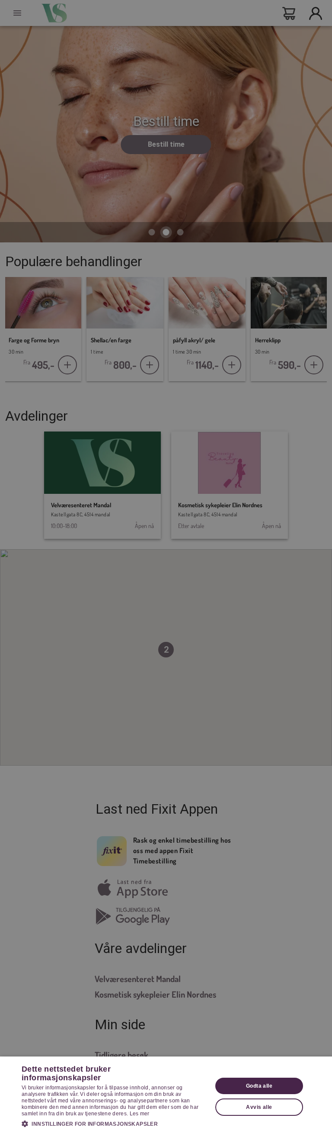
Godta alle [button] (259, 1086)
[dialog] (166, 1096)
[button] (114, 1123)
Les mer (140, 1114)
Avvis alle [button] (259, 1107)
